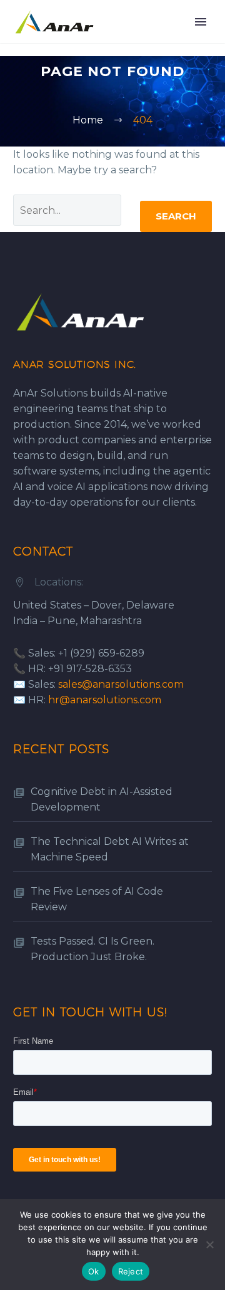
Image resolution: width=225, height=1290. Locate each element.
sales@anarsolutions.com (121, 684)
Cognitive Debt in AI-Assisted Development (101, 799)
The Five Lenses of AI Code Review (97, 899)
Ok (93, 1271)
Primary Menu (200, 21)
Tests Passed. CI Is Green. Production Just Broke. (92, 949)
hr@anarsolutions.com (104, 700)
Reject (131, 1271)
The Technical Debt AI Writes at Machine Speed (110, 849)
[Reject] (209, 1244)
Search (176, 216)
